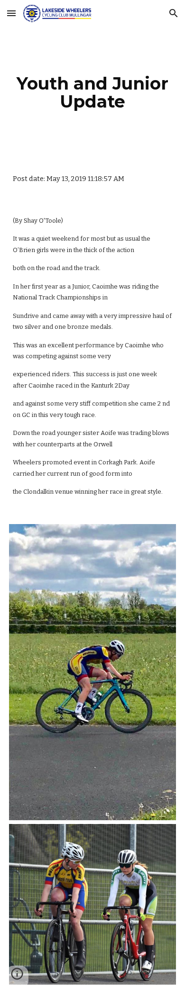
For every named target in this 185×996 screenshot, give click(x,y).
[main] (92, 92)
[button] (11, 13)
